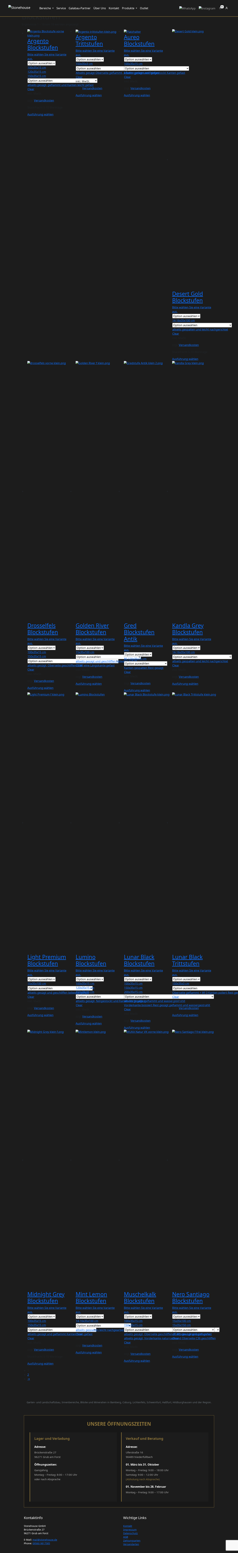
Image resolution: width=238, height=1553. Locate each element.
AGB (125, 1537)
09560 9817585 (41, 1543)
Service (61, 8)
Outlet (144, 8)
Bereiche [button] (45, 8)
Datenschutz (130, 1533)
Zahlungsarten (131, 1540)
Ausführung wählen (40, 114)
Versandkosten (44, 100)
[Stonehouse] (19, 8)
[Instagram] (207, 8)
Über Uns (99, 8)
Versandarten (131, 1544)
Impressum (130, 1529)
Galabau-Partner (80, 8)
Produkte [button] (128, 8)
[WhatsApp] (187, 8)
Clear (31, 89)
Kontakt (114, 8)
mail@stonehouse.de (45, 1539)
